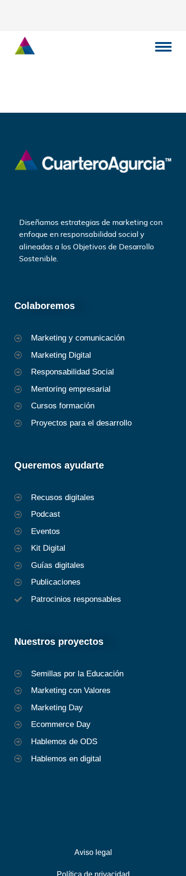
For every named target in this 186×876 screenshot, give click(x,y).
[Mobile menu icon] (163, 47)
